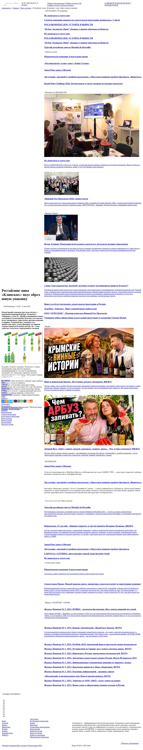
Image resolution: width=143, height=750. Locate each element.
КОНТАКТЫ (120, 3)
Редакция (12, 746)
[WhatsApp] (21, 401)
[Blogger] (28, 401)
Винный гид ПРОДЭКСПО (11, 408)
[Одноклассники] (6, 401)
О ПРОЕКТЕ (110, 3)
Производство (6, 394)
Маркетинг (5, 388)
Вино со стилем (36, 733)
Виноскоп (34, 725)
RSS (40, 746)
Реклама (5, 746)
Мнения (4, 410)
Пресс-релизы (6, 418)
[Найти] (23, 376)
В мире (4, 392)
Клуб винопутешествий (10, 416)
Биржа (32, 723)
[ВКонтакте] (3, 401)
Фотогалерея (6, 422)
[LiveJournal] (25, 401)
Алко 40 (4, 384)
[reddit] (31, 401)
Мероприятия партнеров (39, 737)
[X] (15, 401)
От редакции (6, 406)
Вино (3, 382)
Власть (3, 386)
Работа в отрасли (7, 400)
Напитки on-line (7, 424)
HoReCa (4, 398)
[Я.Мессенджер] (9, 401)
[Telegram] (12, 401)
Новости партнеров (37, 735)
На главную (5, 380)
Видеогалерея (6, 420)
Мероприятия (6, 412)
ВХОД (128, 3)
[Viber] (18, 401)
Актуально (5, 404)
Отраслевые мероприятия (40, 727)
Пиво (3, 396)
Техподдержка (32, 746)
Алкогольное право (8, 414)
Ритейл (4, 390)
